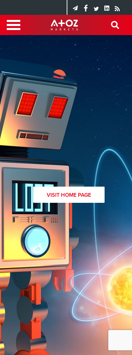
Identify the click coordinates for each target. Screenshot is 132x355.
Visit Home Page (69, 195)
